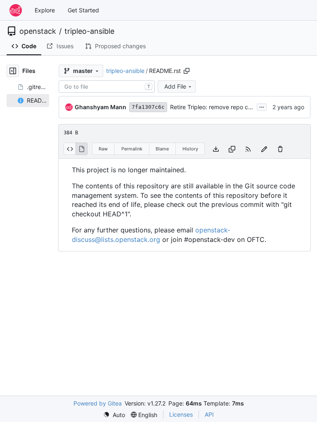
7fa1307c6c (148, 107)
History (190, 149)
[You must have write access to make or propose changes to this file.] (280, 148)
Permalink (131, 149)
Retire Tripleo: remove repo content (217, 106)
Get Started (83, 10)
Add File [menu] (175, 86)
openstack (37, 31)
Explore (45, 10)
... (261, 106)
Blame (162, 149)
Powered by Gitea (97, 403)
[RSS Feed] (248, 148)
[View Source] (70, 149)
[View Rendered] (82, 149)
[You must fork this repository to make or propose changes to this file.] (264, 148)
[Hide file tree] (13, 71)
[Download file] (215, 148)
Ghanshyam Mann (100, 106)
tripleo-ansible (89, 31)
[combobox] (107, 86)
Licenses (181, 414)
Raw (103, 149)
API (209, 414)
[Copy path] (186, 71)
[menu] (114, 414)
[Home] (15, 10)
